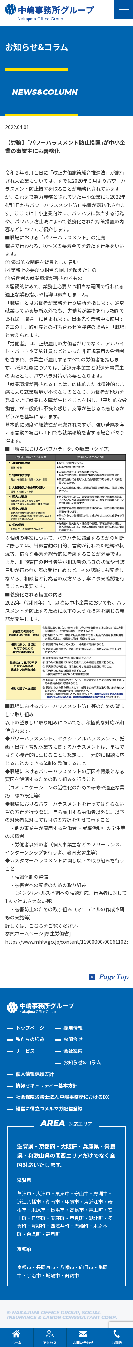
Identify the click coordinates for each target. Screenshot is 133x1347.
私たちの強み (30, 1039)
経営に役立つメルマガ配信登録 (49, 1108)
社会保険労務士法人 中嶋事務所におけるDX (62, 1096)
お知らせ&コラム (82, 1062)
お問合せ (73, 1039)
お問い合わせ (83, 1342)
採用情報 (73, 1027)
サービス (25, 1050)
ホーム (16, 1342)
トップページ (30, 1027)
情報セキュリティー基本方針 (46, 1085)
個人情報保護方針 (35, 1073)
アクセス (50, 1342)
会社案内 (73, 1050)
